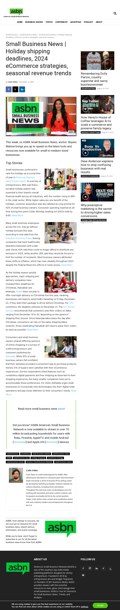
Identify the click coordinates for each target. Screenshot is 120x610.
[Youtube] (83, 575)
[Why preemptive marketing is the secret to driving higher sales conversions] (97, 192)
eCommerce (25, 454)
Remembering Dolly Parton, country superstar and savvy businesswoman (94, 79)
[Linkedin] (22, 89)
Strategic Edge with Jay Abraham (94, 220)
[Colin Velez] (16, 487)
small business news (61, 454)
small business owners (41, 454)
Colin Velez (13, 82)
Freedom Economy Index (18, 238)
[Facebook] (9, 89)
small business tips (21, 458)
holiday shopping (38, 458)
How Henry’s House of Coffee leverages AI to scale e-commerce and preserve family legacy (96, 123)
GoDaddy (10, 356)
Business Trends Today (91, 132)
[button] (115, 13)
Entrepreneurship (88, 88)
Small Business (12, 34)
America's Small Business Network (39, 462)
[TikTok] (103, 568)
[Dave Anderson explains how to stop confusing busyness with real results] (97, 148)
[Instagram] (90, 568)
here (61, 408)
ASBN (9, 458)
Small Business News (28, 34)
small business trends (15, 462)
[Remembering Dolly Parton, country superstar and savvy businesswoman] (97, 60)
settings (84, 606)
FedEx (19, 291)
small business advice (63, 462)
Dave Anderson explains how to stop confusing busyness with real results (97, 166)
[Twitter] (15, 89)
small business (12, 454)
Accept (100, 605)
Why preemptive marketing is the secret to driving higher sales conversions (96, 210)
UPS (71, 302)
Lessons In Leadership (90, 176)
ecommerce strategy (55, 458)
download (20, 442)
